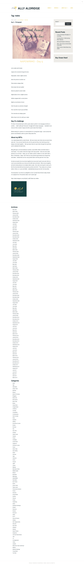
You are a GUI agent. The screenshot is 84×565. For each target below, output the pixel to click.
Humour (14, 461)
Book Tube (15, 401)
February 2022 (16, 269)
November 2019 (16, 319)
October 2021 (15, 277)
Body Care (15, 397)
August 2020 (15, 302)
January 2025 (15, 215)
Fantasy (14, 432)
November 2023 (16, 237)
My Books (15, 474)
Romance (15, 512)
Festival (14, 436)
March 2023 (15, 249)
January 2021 (15, 293)
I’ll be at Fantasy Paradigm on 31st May (64, 35)
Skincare (14, 523)
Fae (13, 428)
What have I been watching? (18, 545)
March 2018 (15, 355)
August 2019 (15, 324)
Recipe (14, 507)
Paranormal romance (17, 489)
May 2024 (15, 227)
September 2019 (16, 322)
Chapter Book (15, 407)
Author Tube (15, 388)
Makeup (14, 467)
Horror (14, 460)
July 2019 (15, 326)
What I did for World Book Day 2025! (64, 47)
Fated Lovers (15, 434)
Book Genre (15, 399)
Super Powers (15, 531)
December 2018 (16, 339)
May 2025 (15, 209)
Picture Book (15, 494)
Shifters (14, 520)
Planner (14, 498)
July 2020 (15, 304)
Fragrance (15, 443)
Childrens (15, 408)
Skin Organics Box (16, 522)
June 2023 (15, 244)
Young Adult (15, 551)
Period (14, 490)
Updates (56, 8)
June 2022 (15, 262)
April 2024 (15, 229)
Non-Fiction (15, 481)
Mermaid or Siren (16, 469)
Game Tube (15, 449)
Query (14, 503)
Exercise (14, 427)
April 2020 (15, 310)
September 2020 (16, 301)
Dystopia (14, 419)
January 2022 (15, 271)
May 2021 (15, 286)
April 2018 (15, 353)
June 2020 (15, 306)
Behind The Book (16, 394)
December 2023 (16, 235)
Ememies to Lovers (16, 423)
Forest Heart (15, 441)
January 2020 (15, 315)
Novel (14, 483)
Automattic (52, 563)
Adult (14, 383)
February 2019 (16, 335)
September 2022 (16, 257)
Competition (15, 412)
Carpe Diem (15, 405)
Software (14, 527)
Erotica (14, 425)
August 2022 (15, 259)
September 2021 (16, 279)
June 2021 (15, 284)
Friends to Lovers (16, 445)
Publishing (15, 501)
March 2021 (15, 290)
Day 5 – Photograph (16, 22)
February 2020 (16, 313)
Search (57, 21)
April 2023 (15, 248)
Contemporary (15, 414)
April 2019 (15, 332)
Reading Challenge (17, 505)
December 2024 (16, 217)
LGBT (14, 463)
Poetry (14, 500)
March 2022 (15, 268)
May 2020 (15, 308)
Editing (14, 421)
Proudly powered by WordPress (36, 563)
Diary (14, 417)
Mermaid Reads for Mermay (63, 41)
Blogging (14, 396)
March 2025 (15, 211)
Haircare (14, 454)
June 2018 (15, 350)
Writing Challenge (16, 549)
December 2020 (16, 295)
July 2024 (15, 224)
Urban (14, 542)
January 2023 (15, 253)
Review (14, 511)
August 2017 (15, 368)
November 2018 (16, 341)
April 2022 (15, 266)
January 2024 (15, 233)
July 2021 (15, 282)
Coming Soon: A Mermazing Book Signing (63, 38)
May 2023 (15, 246)
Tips (13, 536)
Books (49, 8)
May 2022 (15, 264)
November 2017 (16, 363)
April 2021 (15, 288)
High (14, 456)
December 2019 (16, 317)
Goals (14, 452)
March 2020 (15, 311)
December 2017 (16, 361)
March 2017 (15, 377)
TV (13, 538)
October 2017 (15, 364)
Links (71, 8)
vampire (14, 543)
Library (14, 465)
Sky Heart (15, 525)
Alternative (15, 386)
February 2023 (16, 251)
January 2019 (15, 337)
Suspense (15, 532)
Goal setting (15, 450)
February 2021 (16, 291)
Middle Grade (15, 470)
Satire (14, 514)
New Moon (15, 480)
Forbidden (15, 439)
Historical (14, 458)
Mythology (15, 476)
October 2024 (15, 218)
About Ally (64, 8)
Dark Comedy (15, 416)
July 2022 (15, 260)
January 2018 (15, 359)
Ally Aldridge (29, 8)
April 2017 (15, 375)
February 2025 (16, 213)
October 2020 (15, 299)
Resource (15, 509)
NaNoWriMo (15, 478)
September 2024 (16, 220)
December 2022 (16, 255)
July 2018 (15, 348)
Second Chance (16, 518)
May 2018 (15, 352)
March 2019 (15, 333)
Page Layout (15, 487)
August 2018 (15, 346)
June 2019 (15, 328)
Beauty (14, 392)
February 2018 (16, 357)
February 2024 (16, 231)
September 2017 (16, 366)
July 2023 (15, 242)
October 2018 (15, 342)
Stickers (14, 529)
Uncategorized (16, 540)
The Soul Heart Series (17, 534)
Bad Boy (14, 390)
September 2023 (16, 240)
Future (14, 447)
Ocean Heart (15, 485)
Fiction (14, 438)
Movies (14, 472)
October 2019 (15, 321)
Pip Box (14, 496)
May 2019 (15, 330)
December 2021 (16, 273)
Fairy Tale (15, 430)
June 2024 (15, 226)
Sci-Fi (14, 516)
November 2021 (16, 275)
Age (13, 385)
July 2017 (15, 370)
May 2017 (15, 373)
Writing (26, 19)
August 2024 (15, 222)
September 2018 (16, 344)
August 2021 (15, 280)
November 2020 (16, 297)
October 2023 (15, 238)
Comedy (14, 410)
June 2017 (15, 372)
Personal (14, 492)
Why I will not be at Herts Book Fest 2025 (64, 44)
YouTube (14, 553)
